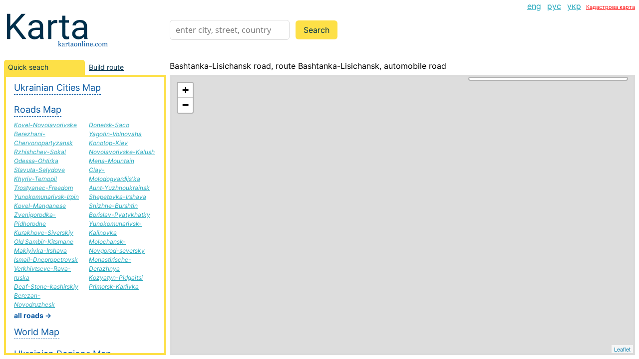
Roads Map (37, 109)
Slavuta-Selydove (39, 170)
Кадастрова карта (610, 6)
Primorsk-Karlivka (114, 286)
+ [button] (185, 90)
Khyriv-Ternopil (35, 178)
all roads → (32, 315)
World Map (36, 332)
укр (574, 6)
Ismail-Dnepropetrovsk (46, 259)
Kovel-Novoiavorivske (45, 125)
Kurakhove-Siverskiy (43, 232)
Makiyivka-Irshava (40, 250)
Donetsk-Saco (109, 125)
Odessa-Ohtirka (36, 161)
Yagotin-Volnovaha (115, 134)
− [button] (185, 105)
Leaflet (622, 349)
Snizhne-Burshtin (113, 205)
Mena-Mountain (111, 161)
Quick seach (28, 67)
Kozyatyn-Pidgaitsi (116, 277)
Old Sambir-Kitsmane (43, 241)
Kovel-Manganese (40, 205)
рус (554, 6)
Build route (106, 67)
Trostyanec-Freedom (43, 187)
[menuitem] (534, 6)
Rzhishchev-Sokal (40, 152)
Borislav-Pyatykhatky (119, 214)
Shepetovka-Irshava (117, 196)
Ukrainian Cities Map (57, 87)
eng (534, 6)
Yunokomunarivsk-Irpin (46, 196)
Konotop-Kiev (108, 143)
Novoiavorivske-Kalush (122, 152)
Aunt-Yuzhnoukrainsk (119, 187)
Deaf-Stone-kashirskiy (46, 286)
